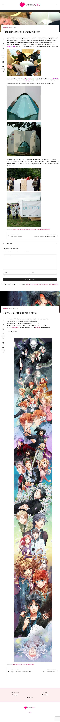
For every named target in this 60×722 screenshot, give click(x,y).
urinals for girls (24, 229)
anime (13, 664)
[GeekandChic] (30, 4)
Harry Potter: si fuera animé (20, 312)
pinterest (46, 694)
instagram (16, 692)
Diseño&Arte (6, 27)
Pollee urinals (16, 229)
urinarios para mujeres (44, 229)
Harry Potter (19, 664)
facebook (46, 692)
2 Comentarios (8, 243)
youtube (31, 697)
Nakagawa (15, 327)
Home (30, 712)
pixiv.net (38, 327)
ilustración (26, 664)
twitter (16, 694)
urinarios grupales (34, 229)
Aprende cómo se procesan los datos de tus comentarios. (42, 284)
